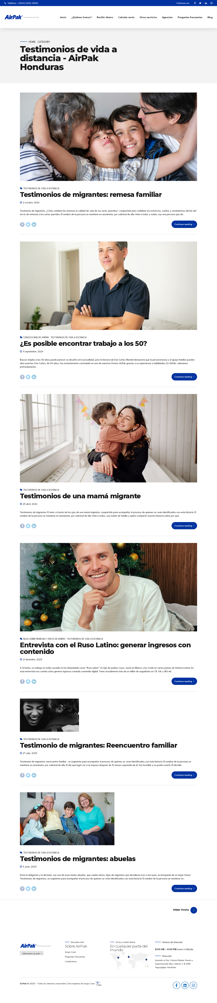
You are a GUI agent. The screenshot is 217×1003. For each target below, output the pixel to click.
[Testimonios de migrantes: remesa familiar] (108, 137)
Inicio (63, 17)
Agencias (167, 17)
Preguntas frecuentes (190, 17)
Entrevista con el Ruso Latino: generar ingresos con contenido (105, 648)
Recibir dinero (105, 17)
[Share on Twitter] (28, 224)
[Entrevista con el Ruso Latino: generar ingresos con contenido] (108, 587)
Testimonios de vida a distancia (41, 188)
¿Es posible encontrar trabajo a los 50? (83, 343)
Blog (210, 17)
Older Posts (181, 909)
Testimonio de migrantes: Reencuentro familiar (98, 745)
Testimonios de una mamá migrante (80, 496)
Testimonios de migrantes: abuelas (77, 859)
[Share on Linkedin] (34, 224)
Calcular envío (126, 17)
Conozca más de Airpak (36, 337)
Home (32, 41)
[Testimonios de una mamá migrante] (108, 438)
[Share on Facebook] (22, 224)
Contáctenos (71, 961)
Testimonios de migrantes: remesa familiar (91, 194)
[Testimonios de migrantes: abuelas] (108, 818)
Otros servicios (148, 17)
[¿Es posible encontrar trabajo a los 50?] (108, 286)
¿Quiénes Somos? (81, 17)
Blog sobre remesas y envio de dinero (44, 638)
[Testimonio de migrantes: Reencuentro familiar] (108, 715)
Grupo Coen (70, 952)
